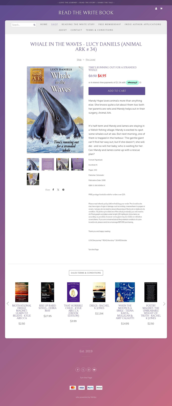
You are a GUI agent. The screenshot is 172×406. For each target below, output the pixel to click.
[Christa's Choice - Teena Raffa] (47, 300)
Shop (54, 24)
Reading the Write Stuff (78, 24)
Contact (76, 30)
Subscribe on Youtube (94, 370)
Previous (9, 303)
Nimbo (93, 397)
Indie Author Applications (143, 24)
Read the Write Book (86, 13)
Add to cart (117, 91)
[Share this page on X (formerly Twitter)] (58, 190)
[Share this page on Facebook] (53, 190)
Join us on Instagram (89, 370)
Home (44, 24)
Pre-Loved (90, 59)
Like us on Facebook (78, 370)
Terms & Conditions (99, 30)
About (63, 30)
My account (156, 8)
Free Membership (109, 24)
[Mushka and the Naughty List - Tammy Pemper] (125, 301)
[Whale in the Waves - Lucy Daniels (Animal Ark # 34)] (33, 164)
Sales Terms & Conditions (86, 273)
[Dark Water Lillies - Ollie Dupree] (73, 300)
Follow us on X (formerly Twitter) (83, 370)
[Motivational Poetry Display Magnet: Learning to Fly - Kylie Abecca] (99, 303)
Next (163, 303)
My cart (161, 8)
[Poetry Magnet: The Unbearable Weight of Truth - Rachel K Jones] (22, 303)
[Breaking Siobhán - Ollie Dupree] (151, 300)
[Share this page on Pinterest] (63, 190)
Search (34, 25)
